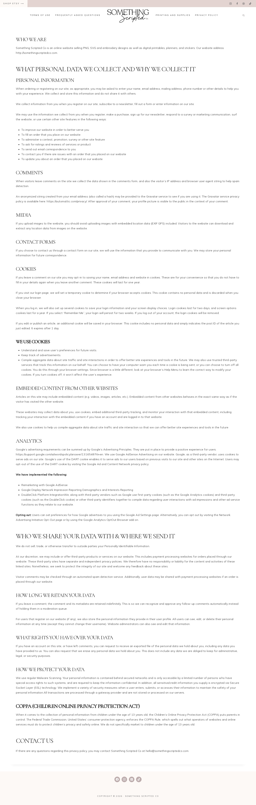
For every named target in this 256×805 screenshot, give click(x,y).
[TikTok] (250, 3)
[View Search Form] (243, 15)
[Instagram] (230, 3)
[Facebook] (237, 3)
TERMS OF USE (40, 15)
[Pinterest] (243, 3)
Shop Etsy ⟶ (13, 3)
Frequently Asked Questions (77, 15)
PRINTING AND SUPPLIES (173, 15)
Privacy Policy (206, 15)
